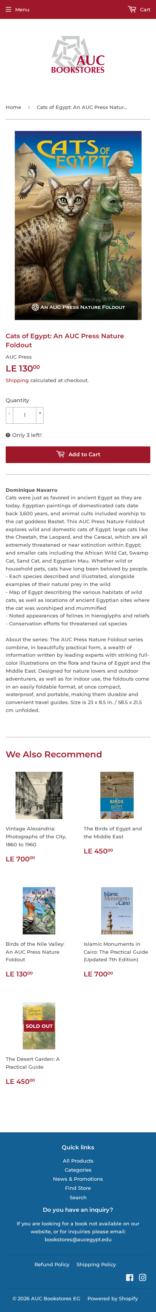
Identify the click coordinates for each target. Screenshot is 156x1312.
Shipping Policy (96, 1264)
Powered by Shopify (112, 1298)
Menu (22, 9)
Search (78, 1197)
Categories (78, 1170)
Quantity (17, 400)
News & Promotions (78, 1179)
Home (13, 107)
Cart (144, 9)
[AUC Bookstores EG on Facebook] (130, 1279)
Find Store (78, 1188)
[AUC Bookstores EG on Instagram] (143, 1279)
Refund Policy (51, 1264)
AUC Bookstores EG (55, 1298)
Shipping (17, 380)
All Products (78, 1161)
